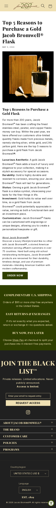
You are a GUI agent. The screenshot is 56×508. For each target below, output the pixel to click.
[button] (6, 5)
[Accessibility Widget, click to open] (51, 503)
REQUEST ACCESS (28, 403)
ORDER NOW (15, 275)
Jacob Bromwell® (22, 502)
